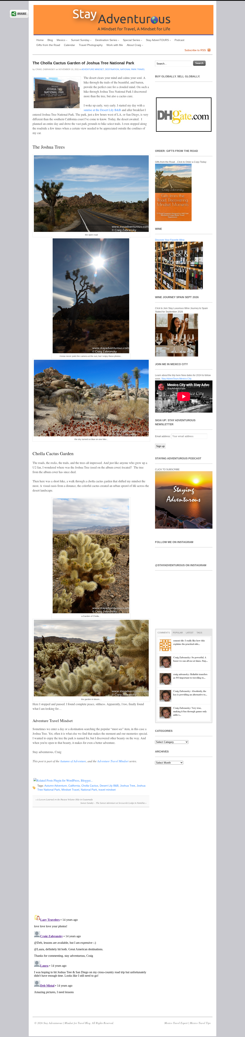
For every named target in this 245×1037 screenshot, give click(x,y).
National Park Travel (132, 69)
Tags (199, 632)
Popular (178, 632)
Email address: (163, 436)
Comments (164, 632)
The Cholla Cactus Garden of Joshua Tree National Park (83, 63)
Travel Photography (91, 45)
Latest (190, 632)
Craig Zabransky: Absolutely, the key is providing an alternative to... (190, 692)
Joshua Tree (127, 785)
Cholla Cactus (89, 785)
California (74, 785)
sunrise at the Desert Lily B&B (102, 110)
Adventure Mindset (92, 69)
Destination (112, 69)
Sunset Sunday (79, 40)
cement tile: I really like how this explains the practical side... (189, 642)
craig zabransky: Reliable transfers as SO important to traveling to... (190, 676)
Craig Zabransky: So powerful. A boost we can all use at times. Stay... (190, 659)
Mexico (60, 40)
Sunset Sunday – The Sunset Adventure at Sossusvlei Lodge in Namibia (113, 802)
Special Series (130, 40)
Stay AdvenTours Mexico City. (176, 378)
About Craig (133, 45)
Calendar (69, 45)
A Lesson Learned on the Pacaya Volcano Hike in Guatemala (64, 799)
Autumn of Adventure (73, 761)
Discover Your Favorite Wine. (170, 240)
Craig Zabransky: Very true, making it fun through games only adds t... (190, 711)
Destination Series (105, 40)
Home (40, 40)
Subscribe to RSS (195, 50)
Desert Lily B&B (109, 785)
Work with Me (114, 45)
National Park (89, 789)
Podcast (179, 40)
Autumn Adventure (55, 785)
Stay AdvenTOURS (156, 40)
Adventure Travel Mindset (112, 761)
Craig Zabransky (45, 69)
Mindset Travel (70, 789)
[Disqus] (91, 863)
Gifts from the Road (48, 45)
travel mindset (107, 789)
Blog (50, 40)
